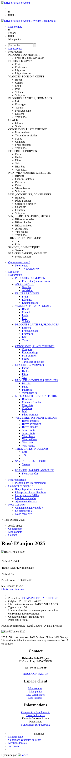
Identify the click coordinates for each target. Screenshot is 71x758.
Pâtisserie (20, 182)
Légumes (20, 70)
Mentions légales (17, 742)
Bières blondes (23, 222)
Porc (17, 88)
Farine (18, 154)
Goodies (26, 287)
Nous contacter (23, 513)
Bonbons (20, 197)
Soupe (18, 138)
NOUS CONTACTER (35, 673)
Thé (17, 241)
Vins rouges (21, 231)
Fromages (20, 104)
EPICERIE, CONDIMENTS (24, 151)
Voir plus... (21, 95)
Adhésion (27, 290)
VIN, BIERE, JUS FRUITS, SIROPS (29, 216)
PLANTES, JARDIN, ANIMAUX (27, 253)
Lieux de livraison (35, 715)
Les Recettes (15, 48)
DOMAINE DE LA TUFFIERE (40, 598)
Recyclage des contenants (29, 489)
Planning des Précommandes (30, 482)
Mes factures (35, 697)
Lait (17, 101)
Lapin (18, 85)
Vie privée (13, 746)
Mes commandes (35, 694)
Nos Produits (15, 51)
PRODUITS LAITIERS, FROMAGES (30, 98)
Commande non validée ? (29, 507)
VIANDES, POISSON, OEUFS (26, 76)
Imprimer (39, 733)
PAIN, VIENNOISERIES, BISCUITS (29, 172)
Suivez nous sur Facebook (35, 724)
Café (17, 244)
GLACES (13, 119)
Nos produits (15, 274)
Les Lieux (13, 271)
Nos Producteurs (17, 479)
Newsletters (21, 265)
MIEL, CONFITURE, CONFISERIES (29, 194)
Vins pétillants (29, 439)
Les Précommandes (25, 498)
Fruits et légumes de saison (29, 57)
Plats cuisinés (22, 132)
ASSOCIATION (24, 284)
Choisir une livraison (12, 589)
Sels (17, 163)
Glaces (19, 123)
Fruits (18, 64)
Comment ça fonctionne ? (35, 712)
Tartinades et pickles (26, 135)
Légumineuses (23, 73)
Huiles (18, 157)
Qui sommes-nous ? (19, 262)
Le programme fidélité (27, 495)
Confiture (20, 210)
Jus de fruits (21, 228)
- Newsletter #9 (30, 268)
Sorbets (19, 126)
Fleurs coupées (23, 256)
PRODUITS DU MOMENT (24, 54)
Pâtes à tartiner (23, 200)
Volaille (19, 92)
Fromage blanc (23, 110)
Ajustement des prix (26, 501)
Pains (18, 185)
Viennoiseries (22, 188)
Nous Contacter (16, 504)
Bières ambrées (23, 225)
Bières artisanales (24, 219)
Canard (19, 82)
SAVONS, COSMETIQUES (24, 247)
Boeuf (18, 79)
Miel (24, 411)
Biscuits (19, 175)
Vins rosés (27, 442)
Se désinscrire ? (23, 510)
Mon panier (35, 691)
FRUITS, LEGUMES (20, 61)
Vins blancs (28, 436)
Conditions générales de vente (24, 739)
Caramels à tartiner (25, 203)
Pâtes (18, 160)
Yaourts (19, 107)
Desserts (19, 113)
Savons (19, 250)
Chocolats (20, 206)
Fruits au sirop (23, 144)
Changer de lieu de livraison (30, 492)
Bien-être (20, 166)
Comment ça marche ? (20, 485)
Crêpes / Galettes (24, 178)
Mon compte (35, 688)
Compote (20, 141)
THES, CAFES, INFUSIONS (25, 237)
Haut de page (15, 736)
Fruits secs (21, 67)
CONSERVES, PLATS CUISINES (28, 129)
